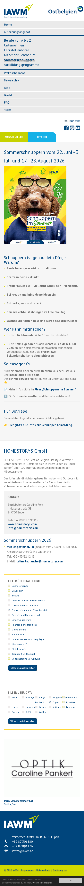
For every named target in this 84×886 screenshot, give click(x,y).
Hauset (16, 707)
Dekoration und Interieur (25, 605)
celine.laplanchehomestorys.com (39, 561)
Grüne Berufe (19, 629)
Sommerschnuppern (19, 60)
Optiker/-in (18, 802)
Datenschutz (43, 870)
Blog (7, 88)
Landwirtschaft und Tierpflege (28, 639)
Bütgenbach (59, 697)
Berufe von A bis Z (17, 40)
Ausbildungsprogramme (21, 64)
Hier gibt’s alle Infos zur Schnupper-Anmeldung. (40, 425)
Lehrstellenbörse (16, 50)
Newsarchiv (11, 80)
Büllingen (31, 697)
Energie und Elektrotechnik (26, 615)
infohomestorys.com (23, 528)
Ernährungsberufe (21, 619)
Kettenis (57, 707)
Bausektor (17, 590)
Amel (15, 697)
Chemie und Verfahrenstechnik (28, 600)
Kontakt (74, 121)
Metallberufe (19, 649)
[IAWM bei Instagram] (72, 128)
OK (70, 880)
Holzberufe (18, 634)
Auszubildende (14, 136)
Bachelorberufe (20, 585)
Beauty (15, 595)
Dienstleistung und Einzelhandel (29, 610)
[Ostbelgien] (66, 13)
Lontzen (70, 707)
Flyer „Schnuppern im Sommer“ (55, 389)
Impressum (27, 870)
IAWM (8, 95)
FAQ (7, 102)
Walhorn (43, 712)
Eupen (56, 702)
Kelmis (42, 707)
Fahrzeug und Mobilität (24, 624)
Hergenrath (32, 707)
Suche (8, 110)
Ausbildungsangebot (17, 32)
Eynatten (71, 702)
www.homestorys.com (22, 524)
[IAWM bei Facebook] (66, 128)
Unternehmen (14, 45)
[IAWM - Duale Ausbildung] (18, 16)
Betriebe (42, 136)
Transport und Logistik (23, 653)
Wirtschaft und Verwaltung (26, 658)
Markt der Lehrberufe (20, 55)
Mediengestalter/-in (20, 547)
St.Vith (29, 712)
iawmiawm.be (22, 851)
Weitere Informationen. (42, 882)
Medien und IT (19, 644)
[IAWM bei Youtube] (77, 128)
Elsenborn (71, 697)
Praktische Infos (14, 73)
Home (8, 24)
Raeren (16, 712)
